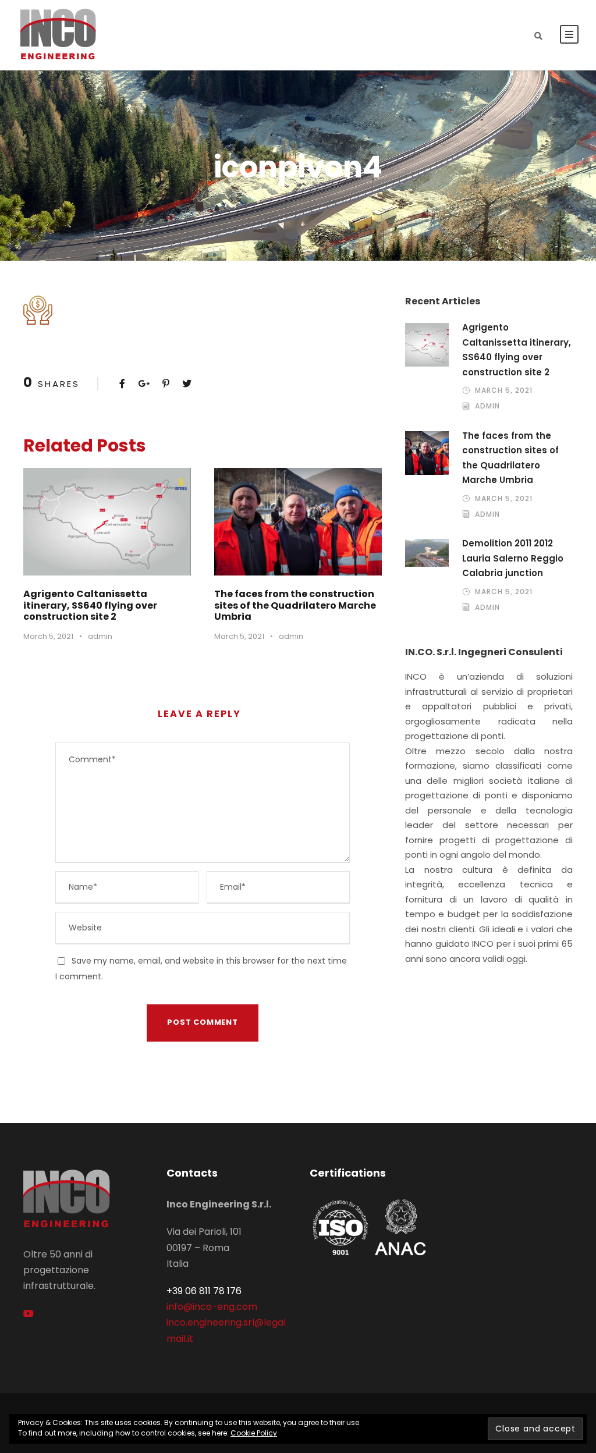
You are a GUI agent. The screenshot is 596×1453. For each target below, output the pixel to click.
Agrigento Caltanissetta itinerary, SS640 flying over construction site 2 (90, 605)
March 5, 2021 (48, 636)
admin (100, 636)
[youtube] (28, 1313)
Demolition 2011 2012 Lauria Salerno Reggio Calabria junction (512, 558)
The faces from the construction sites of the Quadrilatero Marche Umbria (295, 605)
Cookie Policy (253, 1433)
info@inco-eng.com (211, 1306)
